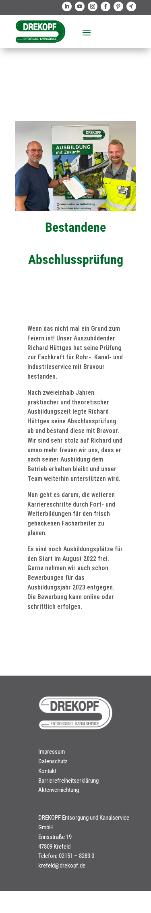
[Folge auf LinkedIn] (67, 6)
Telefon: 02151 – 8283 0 (66, 855)
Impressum (51, 751)
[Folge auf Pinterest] (118, 6)
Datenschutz (53, 761)
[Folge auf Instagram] (92, 6)
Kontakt (47, 771)
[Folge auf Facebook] (105, 6)
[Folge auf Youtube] (80, 6)
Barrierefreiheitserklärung (68, 780)
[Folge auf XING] (131, 6)
